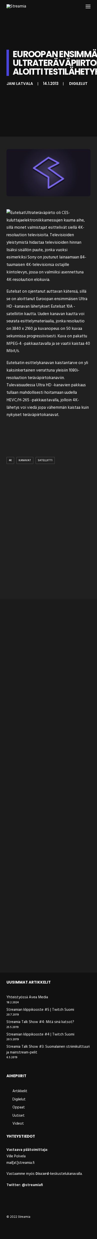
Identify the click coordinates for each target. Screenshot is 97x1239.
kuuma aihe (74, 220)
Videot (18, 1124)
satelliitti (45, 460)
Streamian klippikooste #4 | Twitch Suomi (40, 1034)
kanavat (25, 460)
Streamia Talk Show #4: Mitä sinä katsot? (40, 1022)
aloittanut (26, 299)
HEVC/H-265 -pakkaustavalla (32, 400)
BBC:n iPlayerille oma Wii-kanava (43, 770)
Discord (42, 1174)
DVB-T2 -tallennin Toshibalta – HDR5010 (41, 679)
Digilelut (78, 83)
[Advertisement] (48, 541)
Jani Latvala (19, 83)
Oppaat (18, 1107)
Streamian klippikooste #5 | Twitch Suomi (40, 1010)
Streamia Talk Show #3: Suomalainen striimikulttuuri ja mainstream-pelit (48, 1049)
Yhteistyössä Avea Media (27, 997)
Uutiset (18, 1116)
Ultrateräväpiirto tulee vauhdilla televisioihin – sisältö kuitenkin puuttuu (42, 950)
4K (10, 460)
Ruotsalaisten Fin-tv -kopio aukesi (45, 857)
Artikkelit (19, 1091)
